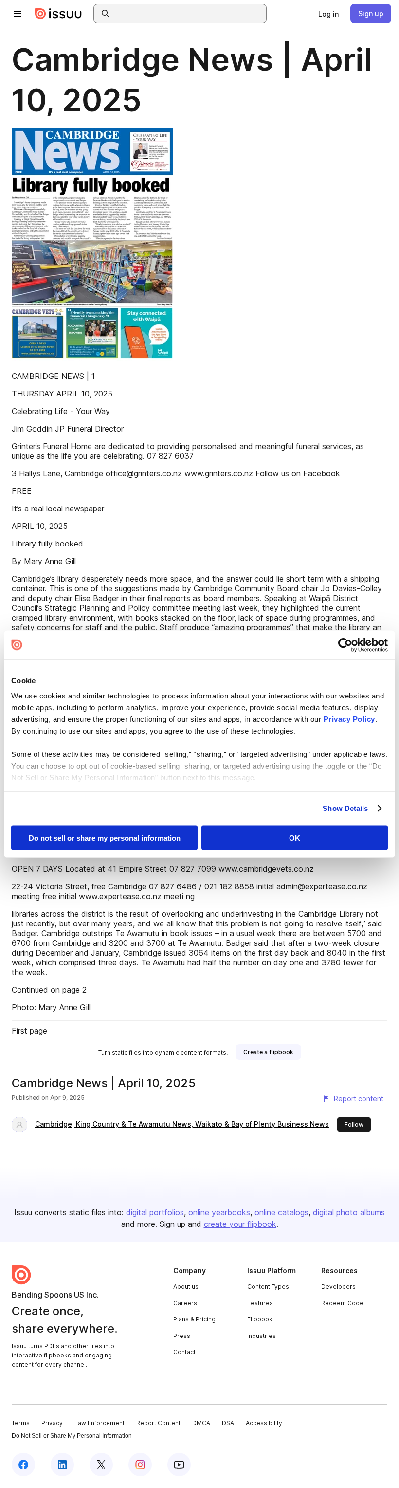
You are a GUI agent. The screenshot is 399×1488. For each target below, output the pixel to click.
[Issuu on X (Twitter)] (101, 1464)
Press (181, 1335)
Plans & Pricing (194, 1319)
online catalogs (281, 1212)
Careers (185, 1303)
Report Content (158, 1423)
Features (260, 1303)
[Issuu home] (58, 13)
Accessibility (264, 1423)
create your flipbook (240, 1224)
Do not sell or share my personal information (105, 837)
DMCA (201, 1423)
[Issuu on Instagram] (140, 1464)
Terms (21, 1423)
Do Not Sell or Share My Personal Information (72, 1435)
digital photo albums (349, 1212)
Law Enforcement (99, 1423)
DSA (228, 1423)
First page (29, 1031)
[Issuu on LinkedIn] (62, 1464)
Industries (261, 1335)
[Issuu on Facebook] (23, 1464)
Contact (184, 1352)
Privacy (52, 1423)
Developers (338, 1286)
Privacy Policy (349, 719)
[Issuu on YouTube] (179, 1464)
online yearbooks (219, 1212)
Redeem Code (342, 1303)
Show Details (345, 808)
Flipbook (259, 1319)
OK (294, 837)
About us (186, 1286)
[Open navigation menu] (17, 13)
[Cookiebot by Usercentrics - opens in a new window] (345, 645)
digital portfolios (155, 1212)
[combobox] (188, 13)
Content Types (268, 1286)
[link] (328, 13)
